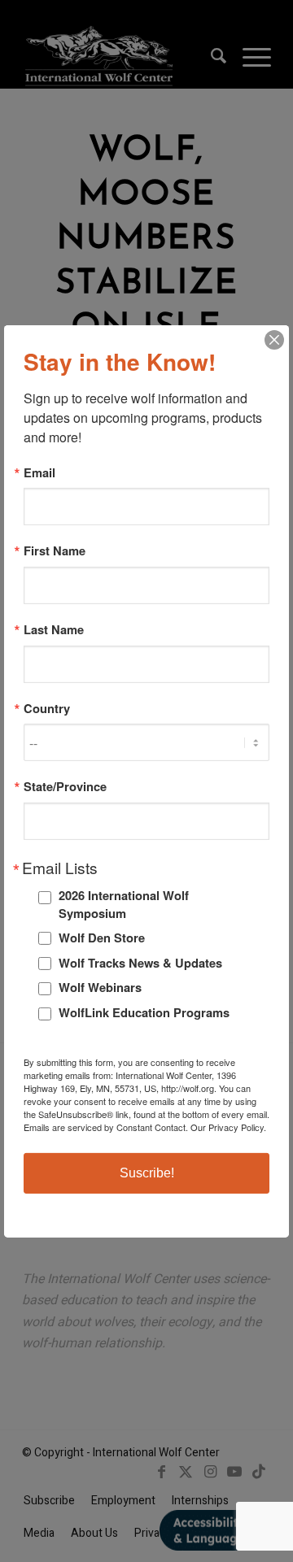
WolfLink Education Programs (144, 1012)
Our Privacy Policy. (228, 1126)
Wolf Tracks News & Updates (140, 963)
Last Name (54, 630)
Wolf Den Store (102, 937)
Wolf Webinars (100, 987)
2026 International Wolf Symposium (124, 904)
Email (39, 472)
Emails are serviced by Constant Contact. (106, 1126)
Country (47, 709)
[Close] (274, 339)
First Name (54, 551)
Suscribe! (147, 1173)
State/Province (65, 787)
